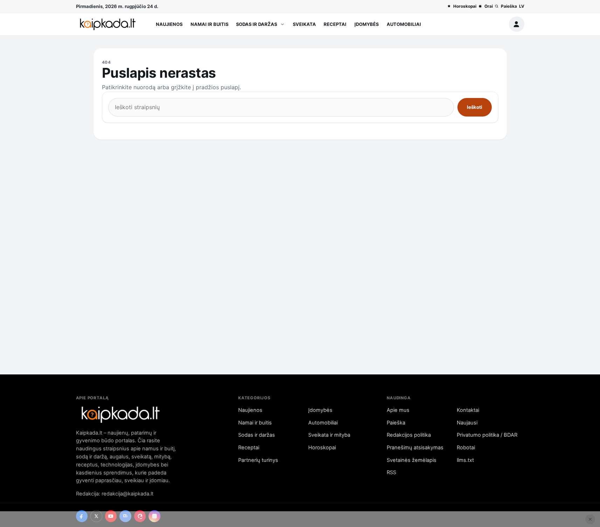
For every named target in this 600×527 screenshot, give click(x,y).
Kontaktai (468, 410)
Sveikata (304, 24)
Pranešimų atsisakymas (415, 447)
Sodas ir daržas (256, 24)
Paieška (509, 6)
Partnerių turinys (258, 460)
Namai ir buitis (209, 24)
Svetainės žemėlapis (411, 460)
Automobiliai (404, 24)
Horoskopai (464, 6)
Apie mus (398, 410)
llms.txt (465, 460)
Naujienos (169, 24)
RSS (391, 472)
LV (521, 6)
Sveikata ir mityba (329, 435)
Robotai (466, 447)
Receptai (335, 24)
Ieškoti (474, 107)
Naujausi (467, 423)
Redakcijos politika (409, 435)
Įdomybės (366, 24)
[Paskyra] (516, 24)
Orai (488, 6)
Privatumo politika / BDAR (487, 435)
